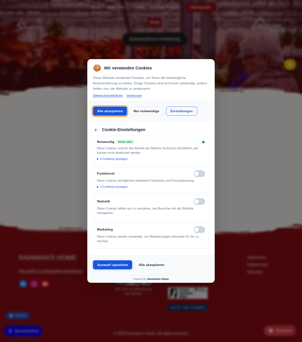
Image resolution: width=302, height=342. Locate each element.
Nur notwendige (146, 111)
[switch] (199, 173)
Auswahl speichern (112, 265)
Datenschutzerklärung (108, 95)
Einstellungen (181, 111)
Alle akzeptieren (110, 111)
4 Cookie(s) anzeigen (114, 159)
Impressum (134, 95)
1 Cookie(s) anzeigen (114, 186)
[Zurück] (96, 130)
